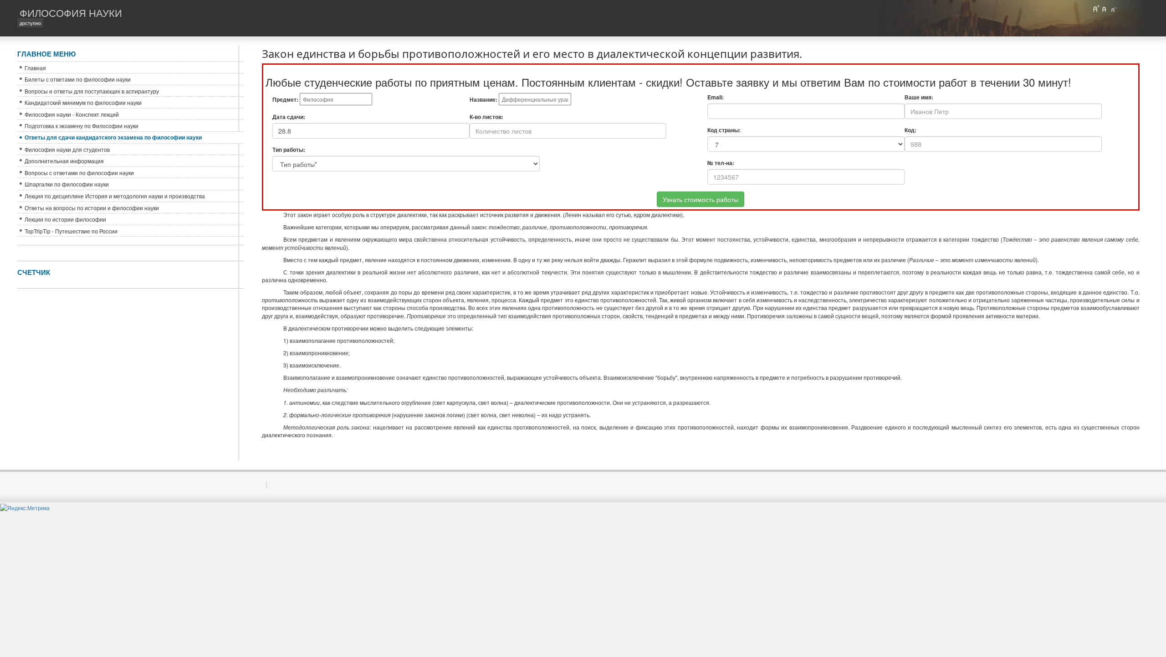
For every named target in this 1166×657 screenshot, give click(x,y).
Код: (910, 130)
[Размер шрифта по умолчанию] (1104, 8)
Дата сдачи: (288, 117)
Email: (715, 97)
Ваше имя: (919, 97)
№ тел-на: (720, 163)
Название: (483, 99)
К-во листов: (486, 117)
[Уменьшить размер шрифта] (1113, 8)
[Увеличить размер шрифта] (1096, 8)
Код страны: (724, 130)
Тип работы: (288, 150)
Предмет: (285, 99)
